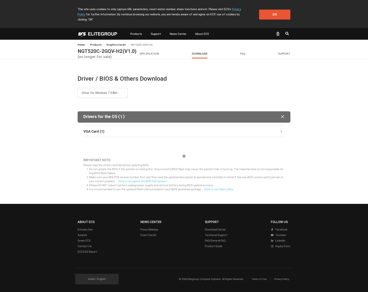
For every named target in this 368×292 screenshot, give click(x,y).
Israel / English (97, 279)
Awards (82, 235)
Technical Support (216, 235)
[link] (96, 44)
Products (136, 34)
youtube (280, 235)
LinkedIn (280, 240)
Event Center (148, 235)
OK (275, 14)
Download (200, 53)
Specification (149, 53)
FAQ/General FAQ (215, 240)
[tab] (184, 131)
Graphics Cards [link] (116, 44)
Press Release (149, 229)
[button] (184, 117)
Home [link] (81, 44)
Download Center (215, 229)
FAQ (242, 53)
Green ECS (84, 240)
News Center (178, 34)
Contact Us (85, 246)
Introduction (85, 229)
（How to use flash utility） (219, 189)
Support (156, 34)
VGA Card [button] (93, 131)
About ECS (202, 34)
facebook (281, 229)
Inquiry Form (282, 246)
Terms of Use (259, 279)
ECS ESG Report (87, 251)
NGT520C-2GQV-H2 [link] (142, 44)
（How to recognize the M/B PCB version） (142, 181)
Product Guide (213, 246)
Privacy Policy (281, 279)
